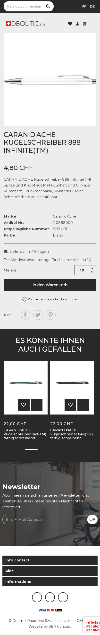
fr (84, 6)
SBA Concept (60, 626)
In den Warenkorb (50, 285)
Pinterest (50, 315)
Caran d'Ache (64, 216)
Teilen (25, 315)
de (92, 6)
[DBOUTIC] (25, 23)
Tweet (38, 315)
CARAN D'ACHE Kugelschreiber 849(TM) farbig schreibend (25, 434)
